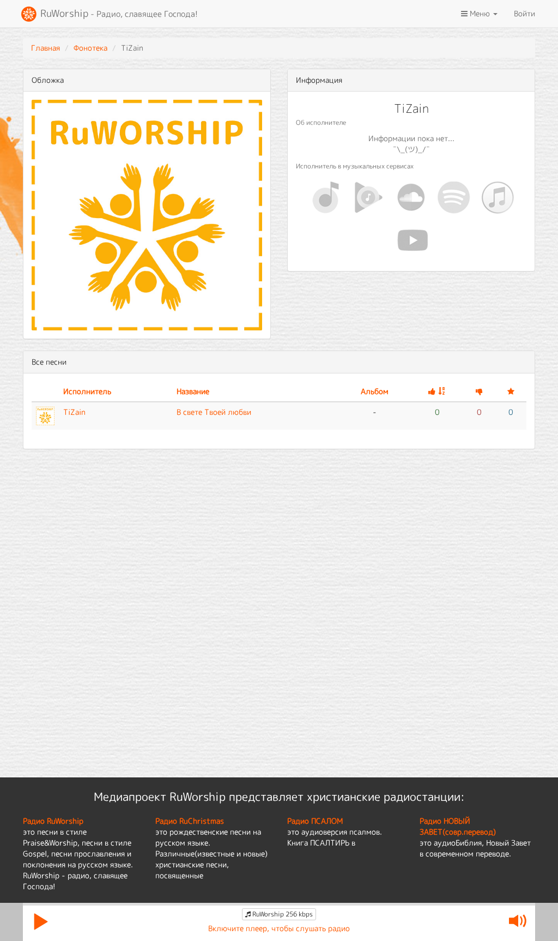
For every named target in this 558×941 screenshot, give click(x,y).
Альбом (375, 391)
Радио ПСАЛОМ (315, 821)
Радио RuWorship (53, 821)
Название (193, 391)
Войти (524, 13)
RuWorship (118, 13)
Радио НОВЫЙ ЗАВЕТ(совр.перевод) (458, 826)
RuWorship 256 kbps (282, 914)
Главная (45, 48)
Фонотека (90, 48)
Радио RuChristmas (189, 821)
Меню (480, 13)
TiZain (74, 412)
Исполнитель (87, 391)
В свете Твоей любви (214, 412)
